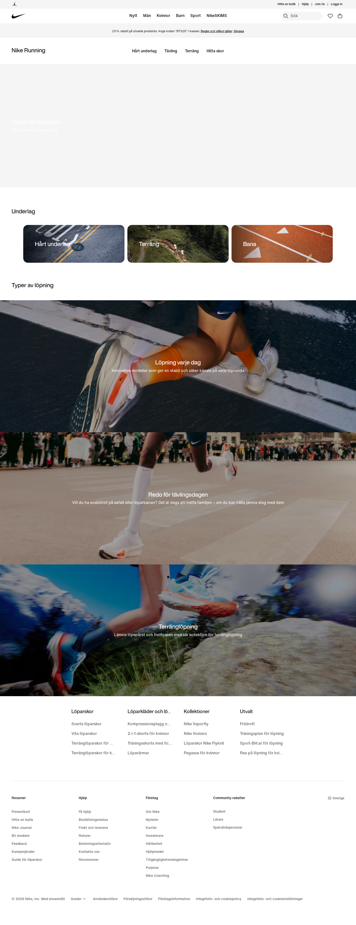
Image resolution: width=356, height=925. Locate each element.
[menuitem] (310, 4)
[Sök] (285, 16)
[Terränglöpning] (178, 630)
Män (147, 16)
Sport (195, 16)
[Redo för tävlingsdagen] (178, 498)
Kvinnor (163, 16)
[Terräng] (178, 244)
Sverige (338, 798)
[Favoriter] (330, 16)
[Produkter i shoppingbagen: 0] (340, 16)
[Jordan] (14, 4)
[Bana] (282, 244)
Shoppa (239, 31)
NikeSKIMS (217, 16)
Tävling (170, 51)
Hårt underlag (144, 51)
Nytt (133, 16)
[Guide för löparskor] (178, 125)
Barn (180, 16)
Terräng (192, 51)
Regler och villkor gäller (216, 31)
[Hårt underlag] (73, 244)
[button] (178, 125)
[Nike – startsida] (19, 16)
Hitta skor (215, 51)
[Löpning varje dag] (178, 366)
